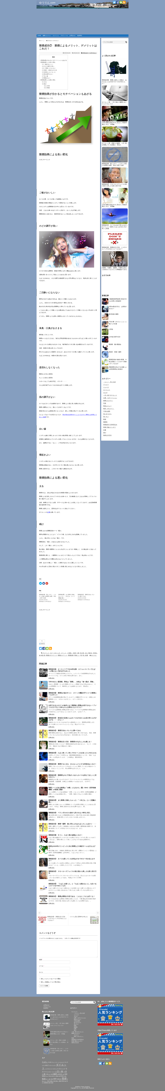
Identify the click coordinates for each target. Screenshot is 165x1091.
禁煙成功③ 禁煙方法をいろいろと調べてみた (65, 730)
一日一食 (59, 1071)
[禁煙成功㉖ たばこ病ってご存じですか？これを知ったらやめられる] (43, 756)
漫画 (52, 1079)
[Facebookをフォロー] (117, 3)
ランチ (53, 1071)
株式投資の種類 (113, 314)
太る (44, 82)
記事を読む (52, 678)
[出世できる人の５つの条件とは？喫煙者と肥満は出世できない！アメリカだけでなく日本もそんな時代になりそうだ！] (43, 709)
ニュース (106, 387)
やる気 (49, 1062)
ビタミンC (57, 653)
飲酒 (52, 1082)
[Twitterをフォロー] (114, 3)
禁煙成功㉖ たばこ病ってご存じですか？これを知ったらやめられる (73, 753)
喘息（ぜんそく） (108, 408)
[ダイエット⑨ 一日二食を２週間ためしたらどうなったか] (115, 93)
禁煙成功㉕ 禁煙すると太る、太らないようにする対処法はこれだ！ (73, 764)
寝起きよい (46, 78)
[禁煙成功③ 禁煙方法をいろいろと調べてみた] (43, 734)
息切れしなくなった (49, 72)
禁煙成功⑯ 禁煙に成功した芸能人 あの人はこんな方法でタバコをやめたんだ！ (114, 81)
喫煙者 (44, 1076)
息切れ (95, 653)
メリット (63, 653)
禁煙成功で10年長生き (90, 53)
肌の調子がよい (47, 74)
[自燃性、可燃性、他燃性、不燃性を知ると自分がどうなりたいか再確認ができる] (115, 259)
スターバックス (52, 1065)
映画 (104, 419)
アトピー (106, 384)
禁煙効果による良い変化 (47, 62)
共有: (47, 86)
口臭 (78, 653)
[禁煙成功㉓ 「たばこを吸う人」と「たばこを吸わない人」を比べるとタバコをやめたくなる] (43, 887)
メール (41, 966)
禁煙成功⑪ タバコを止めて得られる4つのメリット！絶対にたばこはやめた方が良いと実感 (114, 226)
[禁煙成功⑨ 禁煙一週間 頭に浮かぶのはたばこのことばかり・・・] (43, 827)
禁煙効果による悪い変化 (47, 80)
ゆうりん (94, 655)
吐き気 (82, 653)
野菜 (63, 1081)
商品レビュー (107, 406)
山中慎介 (61, 1076)
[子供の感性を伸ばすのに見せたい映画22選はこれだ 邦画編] (115, 195)
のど (51, 653)
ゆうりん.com (47, 2)
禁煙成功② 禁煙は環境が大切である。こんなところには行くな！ (72, 896)
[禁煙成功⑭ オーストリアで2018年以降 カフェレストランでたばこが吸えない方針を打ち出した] (43, 672)
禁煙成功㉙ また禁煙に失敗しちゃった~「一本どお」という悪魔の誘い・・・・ (66, 596)
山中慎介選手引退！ (115, 337)
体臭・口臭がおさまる (49, 70)
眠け (44, 84)
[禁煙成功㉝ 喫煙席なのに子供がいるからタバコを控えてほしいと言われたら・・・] (43, 778)
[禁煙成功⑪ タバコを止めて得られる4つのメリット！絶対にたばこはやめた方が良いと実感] (115, 216)
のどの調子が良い (48, 66)
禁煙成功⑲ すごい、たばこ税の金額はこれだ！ (66, 835)
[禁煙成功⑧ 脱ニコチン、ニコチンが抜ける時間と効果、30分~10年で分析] (115, 154)
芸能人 (56, 1081)
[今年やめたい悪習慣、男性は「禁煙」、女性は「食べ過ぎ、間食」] (43, 685)
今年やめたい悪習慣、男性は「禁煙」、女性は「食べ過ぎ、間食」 (72, 682)
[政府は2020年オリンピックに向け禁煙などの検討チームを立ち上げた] (43, 849)
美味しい (77, 655)
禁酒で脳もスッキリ (109, 427)
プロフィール (64, 35)
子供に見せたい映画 (53, 1076)
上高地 (111, 329)
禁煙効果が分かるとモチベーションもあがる (53, 60)
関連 (47, 87)
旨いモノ (106, 416)
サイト (41, 972)
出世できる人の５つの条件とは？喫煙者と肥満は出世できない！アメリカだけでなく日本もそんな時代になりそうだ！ (73, 706)
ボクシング (61, 1068)
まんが (105, 392)
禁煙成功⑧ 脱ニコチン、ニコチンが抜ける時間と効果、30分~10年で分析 (47, 596)
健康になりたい (47, 35)
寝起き (90, 653)
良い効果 (85, 655)
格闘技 (105, 422)
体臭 (74, 653)
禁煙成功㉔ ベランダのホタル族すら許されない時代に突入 (69, 813)
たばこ (45, 1062)
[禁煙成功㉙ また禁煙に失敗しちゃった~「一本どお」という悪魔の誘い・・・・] (43, 803)
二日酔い (69, 653)
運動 (60, 1081)
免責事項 (79, 35)
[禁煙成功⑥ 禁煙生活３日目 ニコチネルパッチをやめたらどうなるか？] (115, 238)
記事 (48, 512)
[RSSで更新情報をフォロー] (124, 3)
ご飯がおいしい (47, 64)
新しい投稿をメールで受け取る (50, 982)
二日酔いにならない (49, 68)
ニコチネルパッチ (49, 1068)
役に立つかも (107, 414)
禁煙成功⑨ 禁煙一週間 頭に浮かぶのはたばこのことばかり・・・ (73, 824)
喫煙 (66, 1074)
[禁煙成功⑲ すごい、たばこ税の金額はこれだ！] (43, 838)
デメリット (46, 653)
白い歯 (45, 76)
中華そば (48, 1074)
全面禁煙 (59, 1074)
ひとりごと (56, 35)
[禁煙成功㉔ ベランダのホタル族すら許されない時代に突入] (43, 816)
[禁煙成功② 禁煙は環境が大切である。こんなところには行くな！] (43, 899)
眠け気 (43, 655)
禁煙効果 (71, 655)
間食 (65, 1081)
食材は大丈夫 (107, 435)
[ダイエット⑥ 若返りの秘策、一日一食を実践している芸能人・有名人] (115, 134)
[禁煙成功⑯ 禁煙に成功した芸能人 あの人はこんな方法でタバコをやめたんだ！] (115, 68)
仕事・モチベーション (110, 398)
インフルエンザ (61, 1062)
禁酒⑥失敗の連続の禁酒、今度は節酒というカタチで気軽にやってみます (118, 361)
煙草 (55, 1079)
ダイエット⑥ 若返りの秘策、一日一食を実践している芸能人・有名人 (59, 1042)
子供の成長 (106, 411)
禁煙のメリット (62, 655)
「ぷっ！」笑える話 (109, 382)
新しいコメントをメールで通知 (50, 978)
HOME (39, 35)
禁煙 (64, 1078)
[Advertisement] (82, 21)
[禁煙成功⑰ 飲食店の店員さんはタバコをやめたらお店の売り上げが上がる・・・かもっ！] (43, 721)
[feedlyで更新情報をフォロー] (120, 3)
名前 (41, 959)
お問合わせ (72, 35)
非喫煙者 (46, 1082)
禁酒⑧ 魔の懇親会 (115, 344)
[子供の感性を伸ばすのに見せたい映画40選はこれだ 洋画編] (115, 113)
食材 (49, 1082)
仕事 (52, 1074)
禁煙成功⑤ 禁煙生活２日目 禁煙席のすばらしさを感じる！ (70, 742)
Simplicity (87, 1086)
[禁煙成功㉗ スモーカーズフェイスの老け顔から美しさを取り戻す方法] (43, 874)
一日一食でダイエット (110, 395)
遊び (104, 432)
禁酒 (48, 1081)
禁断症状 (59, 1079)
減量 (49, 1079)
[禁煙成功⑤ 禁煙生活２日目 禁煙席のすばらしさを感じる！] (43, 745)
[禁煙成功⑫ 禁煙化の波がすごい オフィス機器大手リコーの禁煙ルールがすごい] (43, 696)
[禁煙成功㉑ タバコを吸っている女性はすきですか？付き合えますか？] (43, 862)
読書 (104, 430)
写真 (104, 403)
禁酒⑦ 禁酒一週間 (115, 352)
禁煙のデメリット (51, 655)
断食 (65, 1076)
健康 (55, 1074)
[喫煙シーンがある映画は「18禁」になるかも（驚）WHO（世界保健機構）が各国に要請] (43, 791)
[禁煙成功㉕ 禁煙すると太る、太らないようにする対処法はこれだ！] (43, 767)
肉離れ (51, 1081)
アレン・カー (54, 1062)
